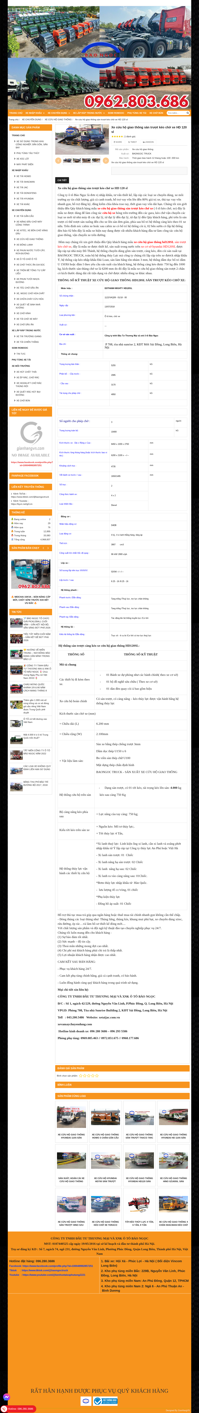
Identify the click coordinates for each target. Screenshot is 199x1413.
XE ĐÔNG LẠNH (24, 244)
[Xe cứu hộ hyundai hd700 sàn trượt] (105, 1160)
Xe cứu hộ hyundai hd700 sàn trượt (105, 1180)
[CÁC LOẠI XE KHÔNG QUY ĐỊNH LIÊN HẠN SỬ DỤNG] (16, 776)
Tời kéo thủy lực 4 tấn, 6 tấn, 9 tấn (139, 1223)
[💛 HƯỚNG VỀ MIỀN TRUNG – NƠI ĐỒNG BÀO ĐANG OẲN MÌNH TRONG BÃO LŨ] (16, 660)
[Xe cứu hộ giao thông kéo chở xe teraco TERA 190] (105, 1204)
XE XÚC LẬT (22, 159)
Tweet (133, 142)
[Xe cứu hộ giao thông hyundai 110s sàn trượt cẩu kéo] (71, 1117)
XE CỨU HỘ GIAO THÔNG (29, 239)
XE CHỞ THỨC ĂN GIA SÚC (30, 264)
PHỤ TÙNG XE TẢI (136, 113)
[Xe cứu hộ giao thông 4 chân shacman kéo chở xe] (173, 1204)
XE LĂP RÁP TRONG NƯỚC (88, 113)
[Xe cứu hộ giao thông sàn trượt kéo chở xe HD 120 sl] (82, 139)
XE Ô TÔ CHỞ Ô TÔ (26, 259)
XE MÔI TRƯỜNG (21, 366)
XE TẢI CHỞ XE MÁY (27, 319)
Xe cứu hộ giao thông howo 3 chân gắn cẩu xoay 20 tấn (105, 1137)
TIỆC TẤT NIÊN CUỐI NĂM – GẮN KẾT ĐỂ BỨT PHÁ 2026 (37, 637)
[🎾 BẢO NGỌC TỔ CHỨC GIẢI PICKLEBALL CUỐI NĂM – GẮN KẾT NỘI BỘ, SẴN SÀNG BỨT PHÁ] (16, 628)
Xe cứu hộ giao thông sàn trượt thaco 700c (139, 1136)
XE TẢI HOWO (23, 176)
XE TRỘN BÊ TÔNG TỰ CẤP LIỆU (30, 272)
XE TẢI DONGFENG (26, 193)
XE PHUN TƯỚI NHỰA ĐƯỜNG (27, 280)
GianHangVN (184, 1410)
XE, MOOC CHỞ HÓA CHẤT (30, 293)
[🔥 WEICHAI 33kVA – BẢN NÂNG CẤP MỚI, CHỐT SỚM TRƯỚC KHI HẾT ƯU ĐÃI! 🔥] (30, 574)
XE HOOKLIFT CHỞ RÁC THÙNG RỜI (29, 384)
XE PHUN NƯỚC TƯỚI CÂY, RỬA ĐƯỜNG (30, 252)
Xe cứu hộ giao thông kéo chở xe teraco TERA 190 (105, 1225)
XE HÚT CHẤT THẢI (26, 372)
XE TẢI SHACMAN (25, 182)
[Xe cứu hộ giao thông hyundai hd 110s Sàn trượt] (173, 1117)
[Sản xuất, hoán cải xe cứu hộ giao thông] (71, 1160)
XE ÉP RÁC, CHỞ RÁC (27, 377)
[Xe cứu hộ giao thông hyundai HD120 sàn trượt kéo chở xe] (139, 1160)
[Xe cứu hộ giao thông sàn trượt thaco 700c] (139, 1117)
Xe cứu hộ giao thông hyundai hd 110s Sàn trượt (173, 1137)
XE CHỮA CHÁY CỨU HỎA (30, 299)
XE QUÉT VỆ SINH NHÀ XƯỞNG (28, 306)
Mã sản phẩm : (122, 149)
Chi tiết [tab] (62, 180)
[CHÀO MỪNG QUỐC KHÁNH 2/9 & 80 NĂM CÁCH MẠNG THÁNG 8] (16, 694)
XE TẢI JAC (22, 187)
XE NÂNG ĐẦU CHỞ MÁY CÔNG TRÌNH (29, 223)
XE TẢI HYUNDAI (25, 198)
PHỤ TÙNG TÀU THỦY (27, 153)
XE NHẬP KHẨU (33, 113)
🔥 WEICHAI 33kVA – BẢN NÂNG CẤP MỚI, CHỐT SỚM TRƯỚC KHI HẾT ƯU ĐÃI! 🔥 (30, 600)
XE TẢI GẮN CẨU (25, 216)
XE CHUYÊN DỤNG (58, 113)
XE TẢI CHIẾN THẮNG (27, 342)
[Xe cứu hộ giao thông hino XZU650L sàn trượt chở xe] (173, 1160)
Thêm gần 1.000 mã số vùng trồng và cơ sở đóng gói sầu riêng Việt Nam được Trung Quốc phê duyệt (36, 706)
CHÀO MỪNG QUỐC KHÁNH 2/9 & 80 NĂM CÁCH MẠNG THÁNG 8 (35, 687)
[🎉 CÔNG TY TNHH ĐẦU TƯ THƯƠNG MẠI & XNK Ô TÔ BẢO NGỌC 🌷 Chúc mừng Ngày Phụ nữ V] (16, 675)
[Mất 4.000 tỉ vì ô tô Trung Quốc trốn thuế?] (16, 745)
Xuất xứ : (125, 153)
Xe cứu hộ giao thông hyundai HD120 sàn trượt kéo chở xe (139, 1181)
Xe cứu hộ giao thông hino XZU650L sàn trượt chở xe (173, 1181)
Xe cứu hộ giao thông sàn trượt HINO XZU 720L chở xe (71, 1225)
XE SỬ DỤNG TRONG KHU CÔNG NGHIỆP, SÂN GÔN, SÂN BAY (32, 144)
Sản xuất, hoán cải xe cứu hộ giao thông (71, 1180)
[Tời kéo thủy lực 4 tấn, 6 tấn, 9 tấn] (139, 1204)
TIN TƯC (20, 354)
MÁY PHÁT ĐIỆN (24, 164)
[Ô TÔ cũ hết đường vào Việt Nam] (16, 729)
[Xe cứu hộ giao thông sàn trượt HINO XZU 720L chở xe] (71, 1204)
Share (118, 142)
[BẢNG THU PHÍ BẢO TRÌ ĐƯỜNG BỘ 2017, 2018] (16, 792)
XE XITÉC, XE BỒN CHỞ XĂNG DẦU (32, 232)
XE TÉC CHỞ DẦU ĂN (27, 287)
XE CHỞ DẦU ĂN (25, 324)
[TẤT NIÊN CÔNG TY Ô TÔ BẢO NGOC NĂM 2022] (16, 760)
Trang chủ (15, 113)
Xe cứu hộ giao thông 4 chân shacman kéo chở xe (173, 1225)
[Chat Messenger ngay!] (6, 1397)
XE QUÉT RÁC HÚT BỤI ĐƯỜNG (28, 393)
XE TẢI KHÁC (23, 204)
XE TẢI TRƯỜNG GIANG (29, 336)
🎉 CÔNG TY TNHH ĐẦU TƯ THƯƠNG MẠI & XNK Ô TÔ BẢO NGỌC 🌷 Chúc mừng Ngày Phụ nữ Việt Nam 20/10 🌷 (37, 671)
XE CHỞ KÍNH (23, 313)
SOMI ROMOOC (116, 113)
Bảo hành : (124, 158)
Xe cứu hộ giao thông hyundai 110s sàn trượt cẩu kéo (71, 1137)
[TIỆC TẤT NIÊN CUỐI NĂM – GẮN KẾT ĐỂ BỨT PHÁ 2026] (16, 644)
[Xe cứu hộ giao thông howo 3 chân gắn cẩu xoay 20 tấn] (105, 1117)
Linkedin (149, 142)
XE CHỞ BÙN (156, 113)
